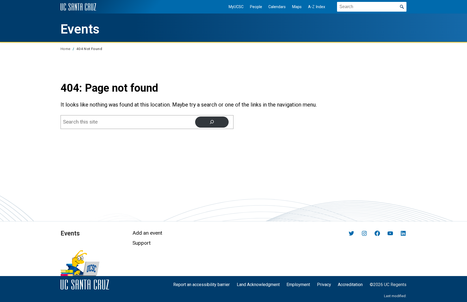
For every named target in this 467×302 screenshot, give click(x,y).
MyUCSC (236, 7)
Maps (297, 7)
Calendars (277, 7)
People (256, 7)
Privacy (324, 284)
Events (80, 29)
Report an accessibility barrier (201, 284)
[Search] (212, 122)
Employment (298, 284)
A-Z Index (316, 7)
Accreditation (350, 284)
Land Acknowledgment (258, 284)
